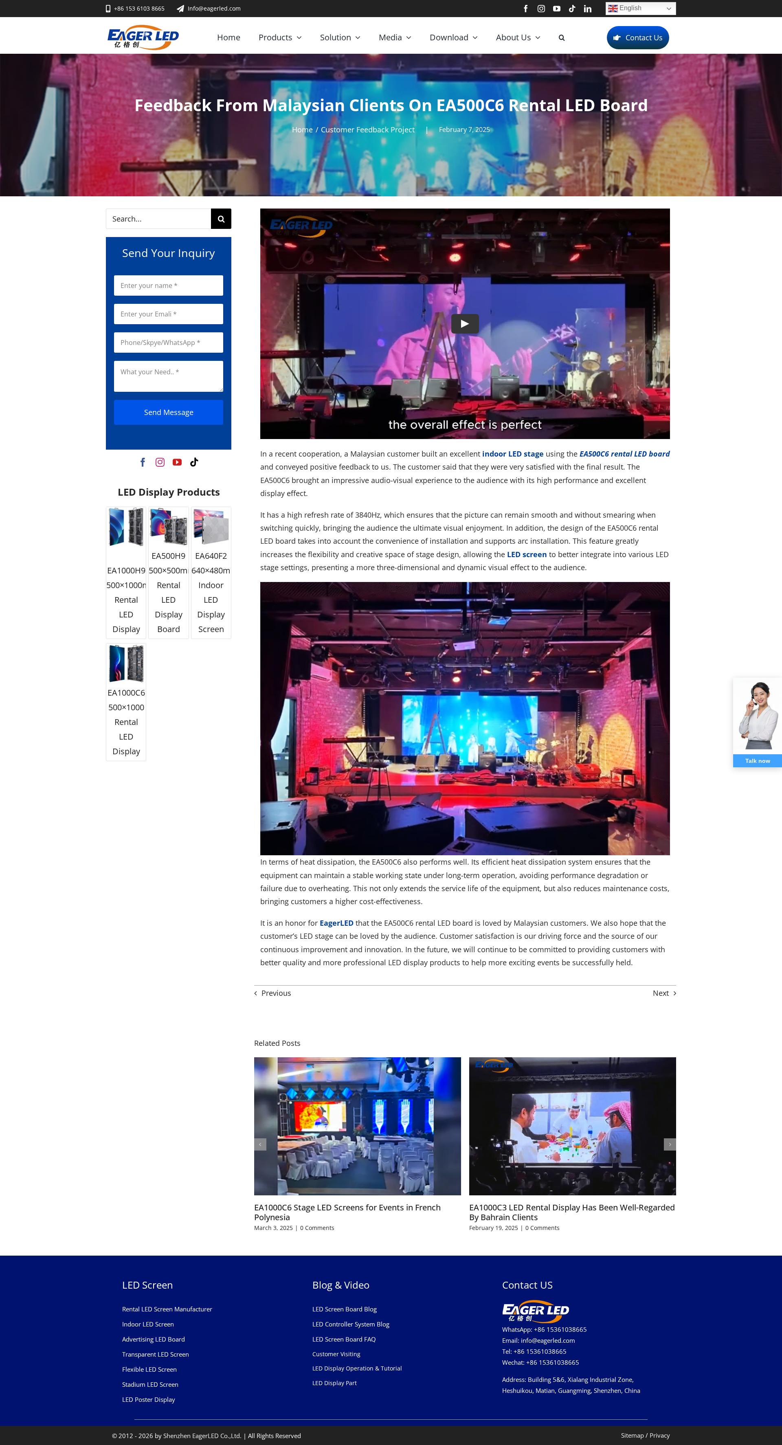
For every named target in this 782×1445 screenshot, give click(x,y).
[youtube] (556, 8)
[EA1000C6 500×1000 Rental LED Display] (126, 663)
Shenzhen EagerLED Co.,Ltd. (202, 1436)
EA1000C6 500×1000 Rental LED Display (126, 722)
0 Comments (317, 1228)
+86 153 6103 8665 (139, 8)
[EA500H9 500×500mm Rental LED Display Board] (168, 527)
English (629, 7)
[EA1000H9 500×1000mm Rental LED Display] (126, 527)
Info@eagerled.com (214, 8)
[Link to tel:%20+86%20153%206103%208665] (108, 8)
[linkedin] (587, 8)
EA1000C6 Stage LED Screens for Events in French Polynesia (347, 1212)
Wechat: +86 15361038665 (540, 1362)
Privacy (660, 1435)
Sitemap (632, 1435)
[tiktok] (572, 8)
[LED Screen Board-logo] (143, 28)
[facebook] (525, 8)
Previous (276, 993)
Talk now (757, 761)
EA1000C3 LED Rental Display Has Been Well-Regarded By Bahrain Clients (572, 1212)
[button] (562, 37)
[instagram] (541, 8)
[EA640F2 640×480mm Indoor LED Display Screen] (211, 527)
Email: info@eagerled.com (538, 1340)
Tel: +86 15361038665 (534, 1351)
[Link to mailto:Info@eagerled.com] (180, 8)
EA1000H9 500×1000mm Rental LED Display (132, 600)
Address (513, 1379)
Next (661, 993)
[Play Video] (465, 324)
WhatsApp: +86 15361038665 (544, 1329)
